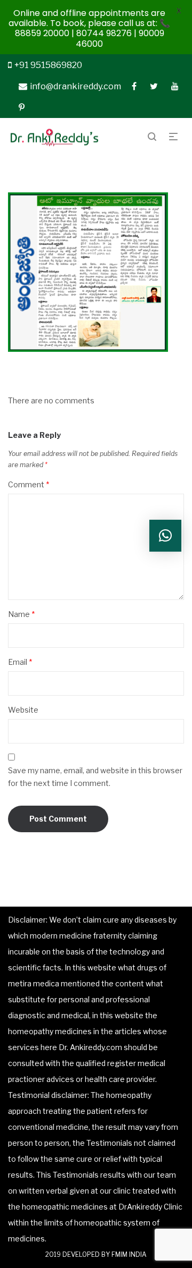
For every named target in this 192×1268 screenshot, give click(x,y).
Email (20, 661)
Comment (28, 484)
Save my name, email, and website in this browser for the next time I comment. (95, 777)
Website (23, 709)
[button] (165, 536)
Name (21, 614)
